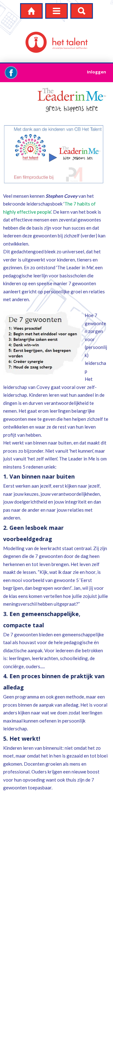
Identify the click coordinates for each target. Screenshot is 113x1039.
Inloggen (96, 72)
